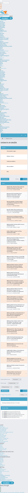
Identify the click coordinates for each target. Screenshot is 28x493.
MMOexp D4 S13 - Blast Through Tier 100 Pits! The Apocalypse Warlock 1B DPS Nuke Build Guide (15, 330)
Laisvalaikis (1, 457)
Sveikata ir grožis (9, 138)
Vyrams (1, 445)
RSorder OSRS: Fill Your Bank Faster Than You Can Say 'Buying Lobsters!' (15, 210)
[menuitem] (25, 135)
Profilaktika (2, 462)
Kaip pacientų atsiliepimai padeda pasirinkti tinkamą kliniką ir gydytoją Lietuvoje (15, 218)
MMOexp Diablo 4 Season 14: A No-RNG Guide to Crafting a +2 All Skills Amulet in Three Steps (15, 258)
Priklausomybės (2, 465)
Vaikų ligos (1, 440)
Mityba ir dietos (10, 156)
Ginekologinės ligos (3, 430)
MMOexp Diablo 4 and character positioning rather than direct (14, 372)
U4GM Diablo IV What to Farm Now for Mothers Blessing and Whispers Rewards (15, 352)
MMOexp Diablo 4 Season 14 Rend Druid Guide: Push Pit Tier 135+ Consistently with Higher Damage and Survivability (15, 249)
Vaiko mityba (2, 470)
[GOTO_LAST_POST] (26, 188)
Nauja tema (5, 179)
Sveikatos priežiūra (3, 449)
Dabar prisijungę (5, 399)
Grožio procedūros (11, 161)
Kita (8, 171)
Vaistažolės (1, 452)
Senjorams (1, 447)
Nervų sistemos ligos (3, 435)
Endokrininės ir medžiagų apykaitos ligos (6, 432)
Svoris (1, 473)
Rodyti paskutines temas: (9, 379)
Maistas (1, 468)
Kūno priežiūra (10, 166)
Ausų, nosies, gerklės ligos (4, 428)
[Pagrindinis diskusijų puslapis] (2, 138)
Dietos (1, 472)
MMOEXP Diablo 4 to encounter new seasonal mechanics (15, 344)
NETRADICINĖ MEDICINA (4, 103)
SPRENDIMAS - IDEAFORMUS (19, 492)
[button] (26, 179)
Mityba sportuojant (3, 469)
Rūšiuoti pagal (8, 383)
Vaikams (1, 446)
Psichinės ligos (2, 437)
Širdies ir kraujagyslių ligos (4, 438)
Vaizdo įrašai (2, 57)
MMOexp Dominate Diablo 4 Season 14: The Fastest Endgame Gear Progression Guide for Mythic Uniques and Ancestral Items (15, 239)
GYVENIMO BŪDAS (3, 20)
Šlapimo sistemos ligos (3, 439)
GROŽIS (1, 32)
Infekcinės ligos (2, 442)
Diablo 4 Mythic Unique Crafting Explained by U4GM (14, 232)
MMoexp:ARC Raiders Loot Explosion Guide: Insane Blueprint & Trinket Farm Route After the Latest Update (15, 298)
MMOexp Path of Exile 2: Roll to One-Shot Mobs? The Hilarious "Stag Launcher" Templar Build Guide (15, 322)
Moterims (1, 444)
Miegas (1, 450)
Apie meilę (1, 461)
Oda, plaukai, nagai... (11, 151)
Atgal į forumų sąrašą (6, 394)
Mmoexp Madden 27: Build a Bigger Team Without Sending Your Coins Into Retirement (15, 203)
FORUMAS (1, 132)
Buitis (1, 463)
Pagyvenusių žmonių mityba (4, 471)
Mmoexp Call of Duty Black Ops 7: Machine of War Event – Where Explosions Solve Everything (14, 195)
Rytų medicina (2, 453)
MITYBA (1, 40)
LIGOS (1, 56)
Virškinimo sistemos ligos (4, 441)
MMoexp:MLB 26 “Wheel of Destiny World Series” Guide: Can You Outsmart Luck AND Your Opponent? (15, 290)
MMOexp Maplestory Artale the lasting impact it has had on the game (15, 359)
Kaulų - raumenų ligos (3, 433)
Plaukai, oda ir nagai (3, 448)
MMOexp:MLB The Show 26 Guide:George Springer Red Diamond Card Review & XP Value (15, 274)
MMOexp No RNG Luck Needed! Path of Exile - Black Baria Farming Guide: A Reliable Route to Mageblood (15, 314)
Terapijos (1, 454)
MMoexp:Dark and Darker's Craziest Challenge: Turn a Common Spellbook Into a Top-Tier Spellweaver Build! (15, 282)
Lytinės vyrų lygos (3, 431)
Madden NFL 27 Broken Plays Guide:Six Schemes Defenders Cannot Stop (15, 187)
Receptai (1, 474)
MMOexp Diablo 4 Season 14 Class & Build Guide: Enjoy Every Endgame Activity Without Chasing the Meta (15, 266)
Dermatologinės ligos (3, 429)
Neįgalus (1, 464)
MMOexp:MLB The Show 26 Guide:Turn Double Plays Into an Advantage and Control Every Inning (15, 306)
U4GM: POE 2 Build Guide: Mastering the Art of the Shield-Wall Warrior (15, 337)
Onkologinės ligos (3, 436)
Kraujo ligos (2, 434)
